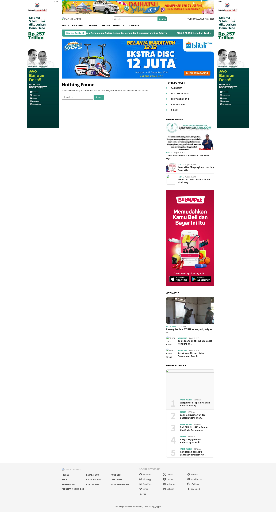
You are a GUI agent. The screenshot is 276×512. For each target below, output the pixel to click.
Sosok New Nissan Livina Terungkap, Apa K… (190, 355)
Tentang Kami (69, 484)
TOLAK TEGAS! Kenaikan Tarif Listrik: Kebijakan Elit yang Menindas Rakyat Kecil (199, 33)
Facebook (147, 474)
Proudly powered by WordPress (128, 506)
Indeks (65, 475)
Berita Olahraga (179, 93)
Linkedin (170, 489)
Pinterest (194, 474)
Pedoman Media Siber (73, 489)
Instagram (171, 484)
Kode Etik (116, 475)
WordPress (147, 484)
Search (162, 18)
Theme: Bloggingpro (152, 506)
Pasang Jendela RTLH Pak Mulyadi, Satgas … (189, 331)
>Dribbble (195, 484)
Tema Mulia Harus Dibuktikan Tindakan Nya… (187, 157)
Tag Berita (176, 88)
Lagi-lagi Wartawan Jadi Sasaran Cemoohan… (193, 416)
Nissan (174, 110)
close (56, 1)
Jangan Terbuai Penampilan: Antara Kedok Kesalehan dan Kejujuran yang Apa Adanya (100, 33)
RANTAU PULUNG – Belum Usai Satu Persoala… (193, 429)
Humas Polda (178, 104)
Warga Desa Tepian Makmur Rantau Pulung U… (195, 404)
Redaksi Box (92, 475)
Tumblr (170, 479)
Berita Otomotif (180, 99)
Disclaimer (116, 479)
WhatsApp (147, 479)
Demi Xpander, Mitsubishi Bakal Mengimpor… (194, 342)
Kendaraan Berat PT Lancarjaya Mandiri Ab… (193, 453)
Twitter (170, 474)
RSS (144, 494)
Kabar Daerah (186, 400)
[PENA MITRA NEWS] (71, 18)
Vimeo (145, 489)
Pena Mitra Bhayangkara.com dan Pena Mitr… (195, 169)
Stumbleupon (197, 479)
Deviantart (195, 489)
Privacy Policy (93, 479)
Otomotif (171, 326)
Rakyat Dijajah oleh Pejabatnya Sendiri (190, 441)
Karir (64, 479)
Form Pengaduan (120, 484)
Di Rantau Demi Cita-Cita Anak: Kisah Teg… (194, 181)
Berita (169, 153)
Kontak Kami (92, 484)
